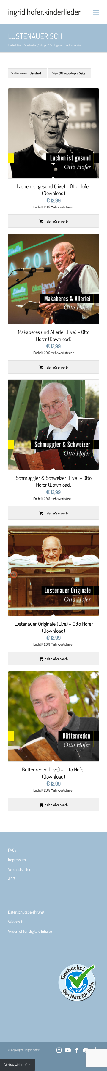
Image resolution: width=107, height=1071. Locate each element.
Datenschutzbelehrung (26, 911)
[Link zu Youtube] (67, 1050)
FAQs (12, 850)
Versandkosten (19, 869)
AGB (11, 878)
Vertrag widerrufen (17, 1064)
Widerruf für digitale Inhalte (30, 931)
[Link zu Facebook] (76, 1050)
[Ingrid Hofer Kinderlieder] (44, 12)
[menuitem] (96, 12)
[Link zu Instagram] (58, 1050)
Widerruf (15, 921)
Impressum (17, 859)
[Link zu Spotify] (85, 1050)
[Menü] (96, 12)
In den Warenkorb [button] (55, 221)
